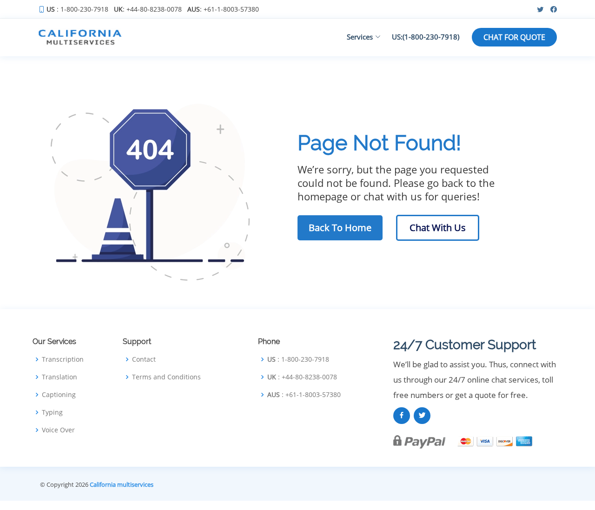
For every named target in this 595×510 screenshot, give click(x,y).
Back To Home (340, 227)
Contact (144, 359)
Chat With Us (438, 227)
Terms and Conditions (166, 377)
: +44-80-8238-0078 (148, 9)
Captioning (59, 394)
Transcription (63, 359)
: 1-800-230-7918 (77, 9)
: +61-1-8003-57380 (223, 9)
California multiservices (121, 484)
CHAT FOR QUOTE (514, 37)
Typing (52, 412)
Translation (59, 377)
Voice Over (58, 430)
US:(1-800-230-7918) (425, 36)
